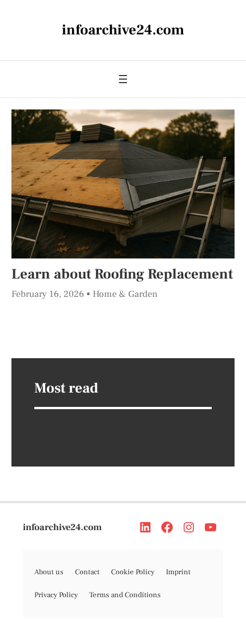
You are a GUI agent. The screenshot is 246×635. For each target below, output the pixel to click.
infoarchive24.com (62, 527)
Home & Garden (125, 294)
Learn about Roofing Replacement (122, 274)
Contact (87, 572)
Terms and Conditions (125, 594)
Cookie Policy (132, 572)
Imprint (178, 572)
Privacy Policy (56, 594)
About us (49, 572)
